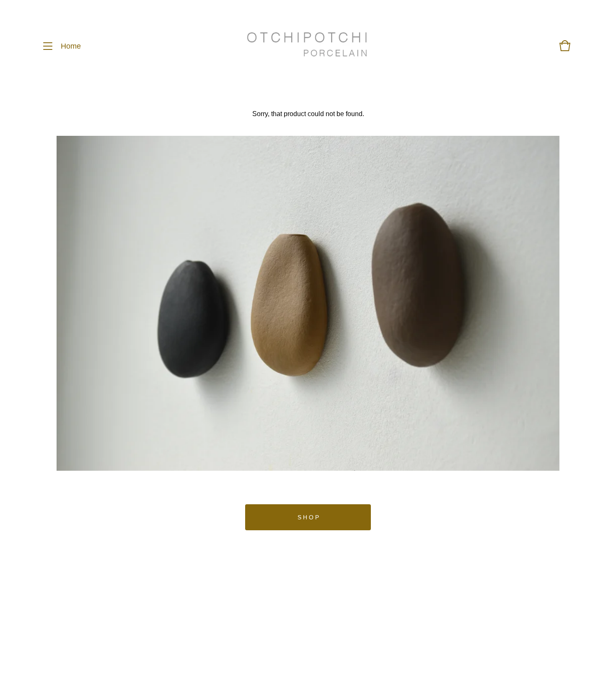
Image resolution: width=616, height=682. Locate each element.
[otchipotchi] (307, 46)
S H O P (308, 517)
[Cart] (565, 50)
